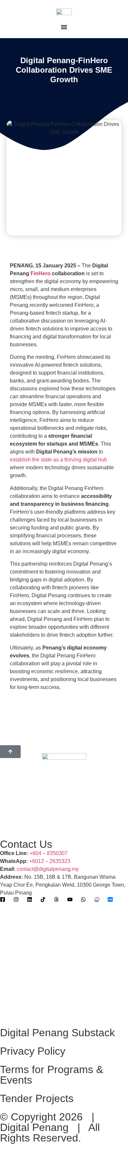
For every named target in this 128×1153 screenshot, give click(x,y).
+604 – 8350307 (49, 853)
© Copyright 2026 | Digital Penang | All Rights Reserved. (50, 1127)
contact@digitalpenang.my (48, 869)
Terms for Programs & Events (51, 1075)
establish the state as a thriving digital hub (58, 459)
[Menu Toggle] (64, 27)
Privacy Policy (32, 1051)
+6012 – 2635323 (49, 861)
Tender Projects (37, 1098)
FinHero (41, 273)
